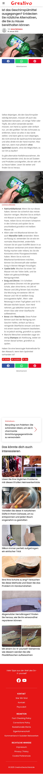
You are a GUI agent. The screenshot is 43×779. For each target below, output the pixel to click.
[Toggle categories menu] (3, 3)
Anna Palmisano (17, 29)
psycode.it (21, 707)
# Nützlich (16, 359)
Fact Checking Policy (21, 718)
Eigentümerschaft (21, 731)
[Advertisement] (21, 89)
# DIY (25, 359)
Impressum (21, 747)
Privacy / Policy (21, 751)
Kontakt (21, 702)
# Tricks (6, 359)
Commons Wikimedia (8, 205)
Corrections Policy (21, 722)
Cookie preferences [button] (21, 756)
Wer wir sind (21, 698)
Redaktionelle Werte (21, 727)
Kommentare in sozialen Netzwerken (21, 735)
